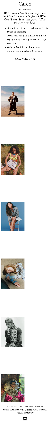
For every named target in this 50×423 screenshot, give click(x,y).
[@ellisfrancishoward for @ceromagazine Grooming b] (12, 90)
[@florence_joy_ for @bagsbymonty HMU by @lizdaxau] (12, 148)
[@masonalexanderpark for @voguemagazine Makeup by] (12, 376)
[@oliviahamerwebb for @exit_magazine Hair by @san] (12, 205)
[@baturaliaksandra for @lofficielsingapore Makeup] (12, 262)
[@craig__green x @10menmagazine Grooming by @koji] (12, 320)
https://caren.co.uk (12, 51)
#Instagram (25, 59)
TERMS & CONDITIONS (25, 413)
